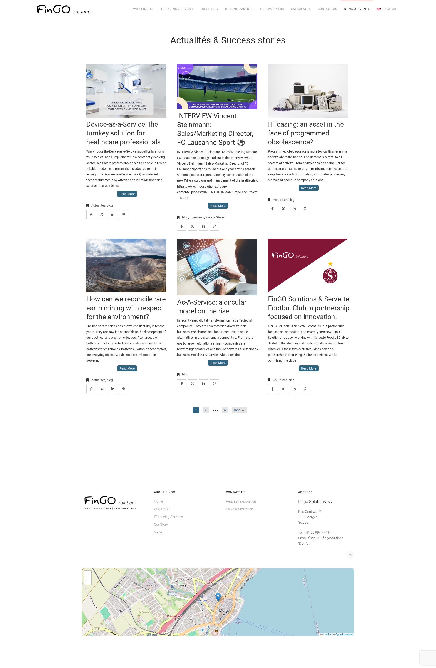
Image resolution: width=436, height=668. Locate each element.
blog (110, 205)
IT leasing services (177, 8)
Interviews (197, 217)
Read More (127, 194)
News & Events (357, 8)
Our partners (272, 8)
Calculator (301, 8)
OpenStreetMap (344, 634)
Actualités (98, 205)
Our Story (209, 8)
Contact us (327, 8)
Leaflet (327, 634)
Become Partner (239, 8)
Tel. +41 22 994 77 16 (314, 532)
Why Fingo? (143, 8)
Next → (239, 410)
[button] (386, 9)
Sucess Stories (216, 217)
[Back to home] (64, 9)
